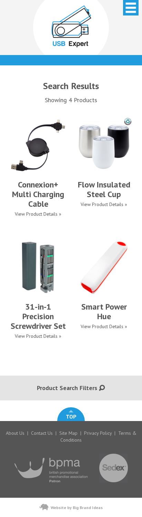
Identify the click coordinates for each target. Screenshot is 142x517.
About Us (15, 433)
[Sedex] (113, 486)
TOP (71, 416)
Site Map (68, 433)
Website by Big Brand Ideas (77, 507)
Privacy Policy (98, 433)
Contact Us (42, 433)
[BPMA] (51, 486)
